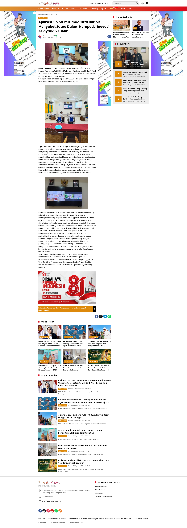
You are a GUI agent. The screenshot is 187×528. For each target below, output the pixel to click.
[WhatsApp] (109, 316)
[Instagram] (48, 510)
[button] (137, 3)
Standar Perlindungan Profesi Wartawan (97, 518)
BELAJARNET (99, 493)
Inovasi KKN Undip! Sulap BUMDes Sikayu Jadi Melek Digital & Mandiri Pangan (133, 98)
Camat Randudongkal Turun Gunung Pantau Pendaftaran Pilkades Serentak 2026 (49, 368)
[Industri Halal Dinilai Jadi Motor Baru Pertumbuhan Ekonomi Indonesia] (74, 356)
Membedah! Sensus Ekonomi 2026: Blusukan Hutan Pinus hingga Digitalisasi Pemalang (121, 35)
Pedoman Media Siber (69, 518)
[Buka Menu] (147, 3)
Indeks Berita (53, 518)
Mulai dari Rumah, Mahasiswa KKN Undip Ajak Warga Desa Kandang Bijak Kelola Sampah (135, 81)
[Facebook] (96, 316)
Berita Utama (43, 18)
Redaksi (41, 518)
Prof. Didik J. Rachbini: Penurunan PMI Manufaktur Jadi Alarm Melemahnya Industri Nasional (140, 35)
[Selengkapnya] (65, 482)
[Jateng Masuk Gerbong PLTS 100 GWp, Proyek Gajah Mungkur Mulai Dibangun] (99, 332)
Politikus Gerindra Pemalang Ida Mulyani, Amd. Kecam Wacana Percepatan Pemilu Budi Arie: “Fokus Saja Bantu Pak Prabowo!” (49, 343)
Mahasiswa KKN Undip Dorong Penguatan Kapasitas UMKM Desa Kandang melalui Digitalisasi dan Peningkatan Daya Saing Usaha (135, 90)
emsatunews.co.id (49, 36)
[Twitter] (101, 316)
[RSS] (60, 510)
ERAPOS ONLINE (100, 490)
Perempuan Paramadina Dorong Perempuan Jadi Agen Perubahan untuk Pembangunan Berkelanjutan (74, 343)
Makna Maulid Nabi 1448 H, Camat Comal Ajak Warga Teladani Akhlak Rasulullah (98, 368)
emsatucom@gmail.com (51, 501)
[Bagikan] (109, 36)
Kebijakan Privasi (141, 518)
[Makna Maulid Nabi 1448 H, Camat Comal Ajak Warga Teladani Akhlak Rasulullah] (99, 356)
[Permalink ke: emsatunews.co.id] (40, 36)
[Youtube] (52, 510)
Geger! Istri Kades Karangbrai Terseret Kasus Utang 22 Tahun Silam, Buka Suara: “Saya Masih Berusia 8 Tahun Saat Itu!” (135, 73)
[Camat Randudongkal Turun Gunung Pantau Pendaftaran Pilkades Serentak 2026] (49, 356)
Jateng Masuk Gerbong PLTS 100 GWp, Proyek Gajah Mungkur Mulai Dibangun (99, 343)
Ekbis (116, 28)
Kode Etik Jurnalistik (123, 518)
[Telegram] (105, 316)
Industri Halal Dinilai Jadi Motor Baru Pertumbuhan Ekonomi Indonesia (73, 368)
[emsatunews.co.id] (49, 3)
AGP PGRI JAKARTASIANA (103, 496)
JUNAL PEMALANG (101, 486)
